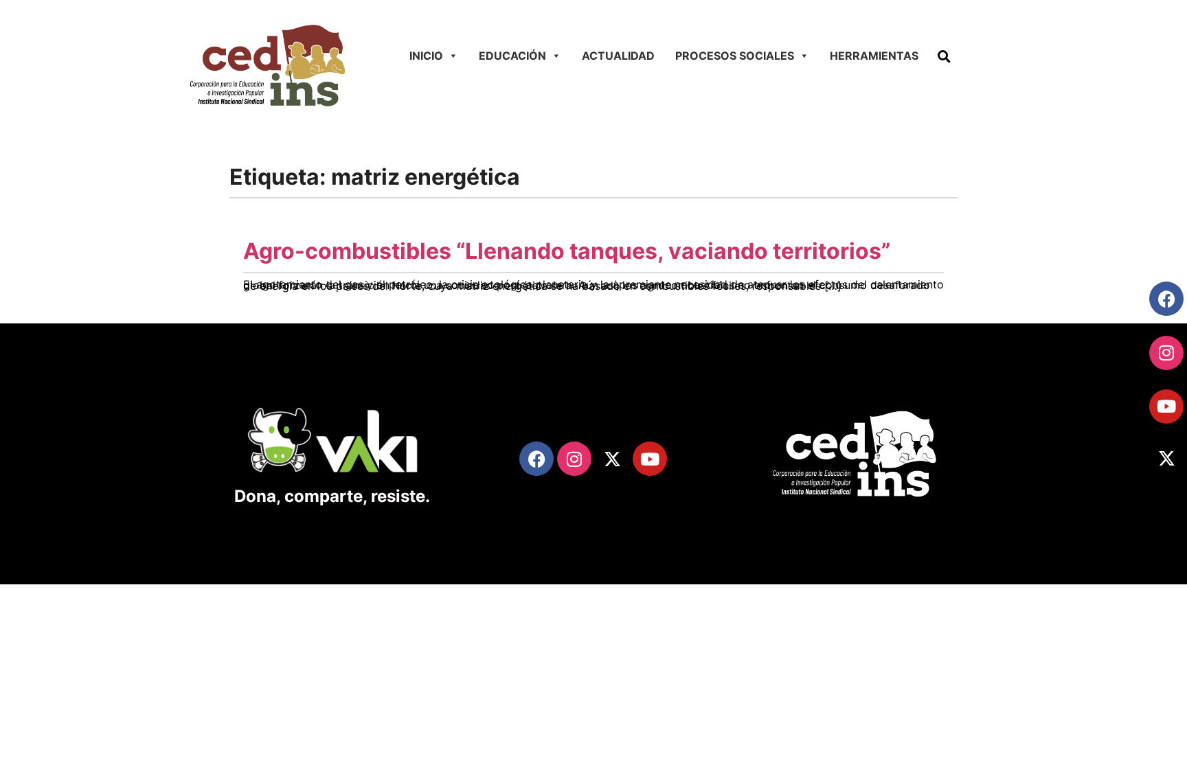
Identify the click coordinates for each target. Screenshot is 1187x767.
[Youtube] (1166, 406)
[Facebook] (1166, 299)
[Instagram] (1166, 353)
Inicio (426, 55)
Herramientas (874, 55)
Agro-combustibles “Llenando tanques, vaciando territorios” (566, 251)
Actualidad (618, 55)
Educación (512, 55)
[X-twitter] (1166, 459)
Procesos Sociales (734, 55)
